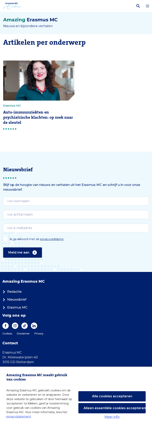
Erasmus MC (17, 307)
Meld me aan (18, 252)
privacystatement (18, 416)
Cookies (7, 333)
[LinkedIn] (34, 326)
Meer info (112, 417)
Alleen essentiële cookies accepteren (115, 408)
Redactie (14, 291)
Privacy (38, 333)
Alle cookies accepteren (112, 396)
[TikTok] (24, 326)
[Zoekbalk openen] (138, 6)
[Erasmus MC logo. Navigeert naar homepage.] (11, 6)
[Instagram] (15, 326)
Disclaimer (23, 333)
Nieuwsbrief (16, 299)
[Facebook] (5, 326)
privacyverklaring (51, 239)
